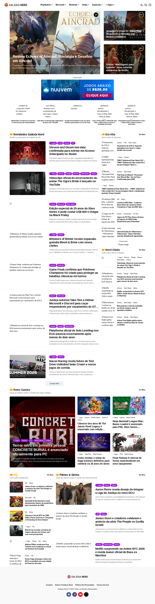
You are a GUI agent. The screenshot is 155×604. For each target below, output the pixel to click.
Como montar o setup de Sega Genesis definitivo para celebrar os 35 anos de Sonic (94, 461)
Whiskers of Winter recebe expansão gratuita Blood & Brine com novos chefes (72, 242)
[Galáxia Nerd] (16, 4)
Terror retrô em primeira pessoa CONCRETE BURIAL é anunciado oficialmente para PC (40, 449)
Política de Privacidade (84, 585)
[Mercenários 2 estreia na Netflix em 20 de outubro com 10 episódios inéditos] (108, 306)
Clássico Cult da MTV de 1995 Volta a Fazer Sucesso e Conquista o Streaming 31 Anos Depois (39, 517)
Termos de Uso (103, 585)
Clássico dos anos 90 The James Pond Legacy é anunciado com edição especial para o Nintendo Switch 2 (92, 426)
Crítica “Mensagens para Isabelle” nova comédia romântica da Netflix (120, 67)
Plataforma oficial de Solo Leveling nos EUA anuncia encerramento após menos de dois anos (73, 334)
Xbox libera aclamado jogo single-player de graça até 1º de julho (50, 121)
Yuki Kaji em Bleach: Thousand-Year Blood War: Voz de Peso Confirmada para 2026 (130, 177)
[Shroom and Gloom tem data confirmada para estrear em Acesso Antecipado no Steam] (28, 152)
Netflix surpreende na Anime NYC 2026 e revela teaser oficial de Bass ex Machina (131, 293)
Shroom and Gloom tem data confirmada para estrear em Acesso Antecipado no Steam (72, 151)
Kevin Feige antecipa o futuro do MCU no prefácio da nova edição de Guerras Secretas (38, 561)
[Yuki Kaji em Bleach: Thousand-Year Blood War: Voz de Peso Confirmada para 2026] (108, 175)
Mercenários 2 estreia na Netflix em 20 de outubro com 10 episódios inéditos (129, 308)
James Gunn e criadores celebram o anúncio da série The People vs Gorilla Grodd (39, 488)
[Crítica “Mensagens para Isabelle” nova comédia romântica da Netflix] (124, 59)
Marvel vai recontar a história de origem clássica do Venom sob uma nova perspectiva (38, 532)
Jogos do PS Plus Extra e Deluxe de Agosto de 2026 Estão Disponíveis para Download (130, 219)
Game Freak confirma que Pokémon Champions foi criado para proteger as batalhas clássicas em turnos (73, 273)
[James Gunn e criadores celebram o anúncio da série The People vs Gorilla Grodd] (16, 487)
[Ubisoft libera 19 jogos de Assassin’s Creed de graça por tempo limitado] (23, 112)
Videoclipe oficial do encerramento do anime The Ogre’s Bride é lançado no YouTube (73, 181)
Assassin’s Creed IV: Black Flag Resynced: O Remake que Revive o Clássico (123, 34)
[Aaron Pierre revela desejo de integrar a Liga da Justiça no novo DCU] (74, 493)
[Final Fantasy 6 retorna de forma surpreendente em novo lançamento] (129, 442)
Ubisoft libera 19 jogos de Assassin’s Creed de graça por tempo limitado (23, 121)
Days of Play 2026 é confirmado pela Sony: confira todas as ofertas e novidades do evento (105, 122)
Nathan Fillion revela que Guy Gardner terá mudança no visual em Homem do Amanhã (38, 546)
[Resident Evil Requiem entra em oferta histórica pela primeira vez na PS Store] (77, 112)
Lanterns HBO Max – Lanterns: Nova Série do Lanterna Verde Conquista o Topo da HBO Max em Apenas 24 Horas (131, 205)
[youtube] (80, 594)
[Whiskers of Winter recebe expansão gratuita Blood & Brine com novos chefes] (28, 244)
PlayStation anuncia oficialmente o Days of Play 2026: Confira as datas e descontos (131, 122)
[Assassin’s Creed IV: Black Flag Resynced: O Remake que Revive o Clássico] (124, 26)
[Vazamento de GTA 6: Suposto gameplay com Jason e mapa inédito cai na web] (108, 146)
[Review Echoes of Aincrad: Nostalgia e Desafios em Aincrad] (55, 42)
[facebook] (68, 594)
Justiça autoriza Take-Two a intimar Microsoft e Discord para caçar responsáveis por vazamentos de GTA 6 (73, 303)
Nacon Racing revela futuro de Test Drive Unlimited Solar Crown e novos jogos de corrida (72, 364)
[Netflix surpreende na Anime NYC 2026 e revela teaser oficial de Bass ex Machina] (108, 292)
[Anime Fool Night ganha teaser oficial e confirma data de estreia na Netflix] (108, 321)
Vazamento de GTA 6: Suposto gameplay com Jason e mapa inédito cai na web (129, 148)
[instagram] (74, 594)
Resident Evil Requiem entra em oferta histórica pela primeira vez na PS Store (77, 121)
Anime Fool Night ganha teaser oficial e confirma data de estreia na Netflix (130, 322)
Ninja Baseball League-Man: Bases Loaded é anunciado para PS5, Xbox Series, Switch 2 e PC (128, 424)
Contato (49, 585)
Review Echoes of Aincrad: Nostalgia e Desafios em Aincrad (52, 58)
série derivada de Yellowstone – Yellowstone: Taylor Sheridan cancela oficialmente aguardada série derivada (130, 234)
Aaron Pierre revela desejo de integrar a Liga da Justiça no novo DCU (119, 491)
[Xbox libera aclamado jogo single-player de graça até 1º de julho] (50, 112)
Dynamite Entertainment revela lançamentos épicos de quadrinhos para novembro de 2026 (39, 503)
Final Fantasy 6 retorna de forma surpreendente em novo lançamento (127, 461)
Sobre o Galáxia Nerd (64, 585)
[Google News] (86, 594)
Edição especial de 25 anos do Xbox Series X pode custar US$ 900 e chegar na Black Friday (73, 212)
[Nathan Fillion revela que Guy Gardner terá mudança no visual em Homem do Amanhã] (16, 545)
